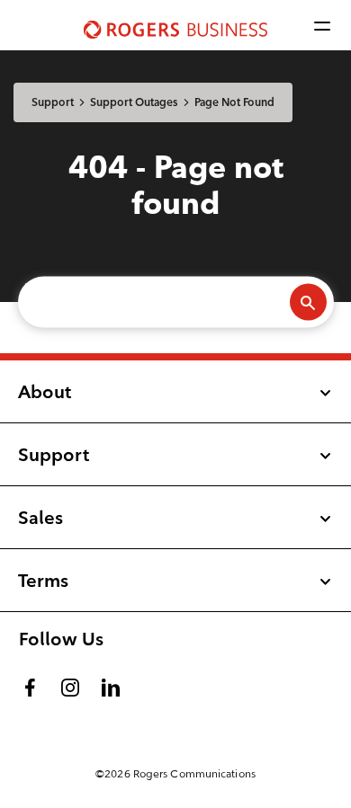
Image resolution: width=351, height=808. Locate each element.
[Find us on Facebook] (31, 683)
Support (53, 102)
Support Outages (134, 102)
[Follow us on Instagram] (71, 683)
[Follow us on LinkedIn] (112, 683)
